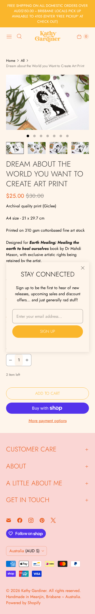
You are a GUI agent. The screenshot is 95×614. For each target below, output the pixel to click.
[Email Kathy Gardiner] (11, 520)
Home (10, 60)
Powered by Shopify (23, 603)
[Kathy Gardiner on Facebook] (22, 520)
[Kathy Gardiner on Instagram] (34, 520)
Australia (24, 551)
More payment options (48, 421)
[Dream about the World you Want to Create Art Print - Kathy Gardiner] (47, 102)
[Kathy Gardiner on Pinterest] (45, 520)
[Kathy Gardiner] (47, 36)
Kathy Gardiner (33, 590)
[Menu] (9, 36)
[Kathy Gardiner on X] (56, 520)
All (23, 60)
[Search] (19, 36)
